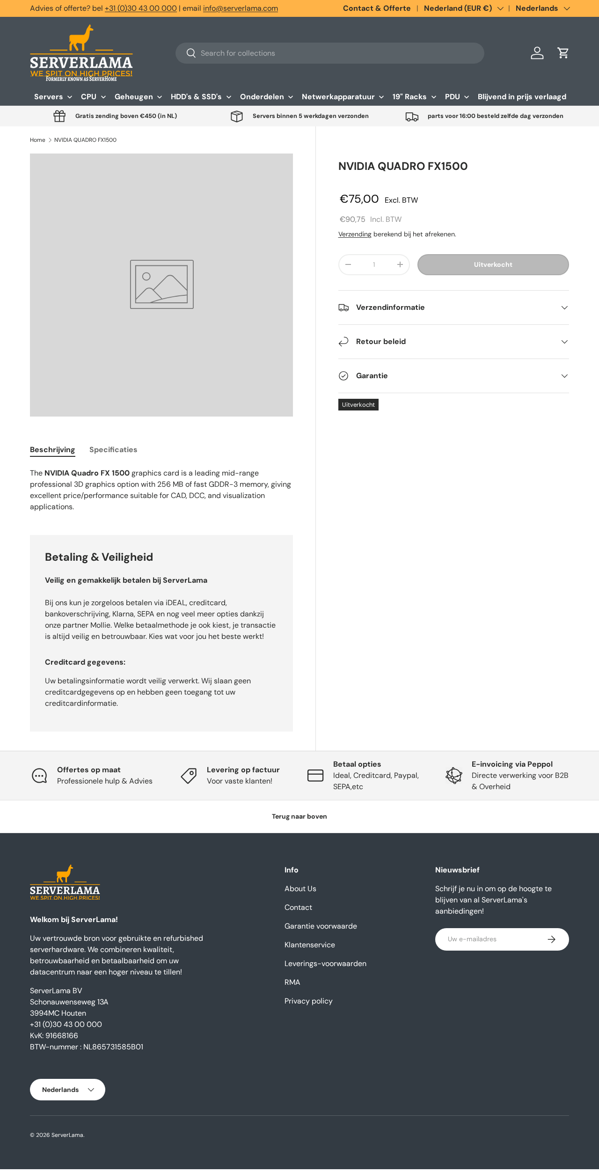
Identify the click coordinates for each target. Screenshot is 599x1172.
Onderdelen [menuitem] (262, 97)
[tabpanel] (161, 490)
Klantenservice (310, 945)
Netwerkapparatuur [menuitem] (338, 97)
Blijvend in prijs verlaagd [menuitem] (522, 97)
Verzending (355, 234)
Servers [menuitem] (48, 97)
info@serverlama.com (240, 8)
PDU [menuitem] (452, 97)
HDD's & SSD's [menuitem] (196, 97)
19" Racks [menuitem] (410, 97)
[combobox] (329, 53)
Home (37, 140)
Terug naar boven (299, 816)
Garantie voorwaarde (321, 926)
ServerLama (67, 1135)
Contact (298, 907)
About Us (300, 889)
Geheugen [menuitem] (134, 97)
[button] (563, 53)
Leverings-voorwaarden (325, 963)
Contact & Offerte (377, 8)
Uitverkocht (493, 264)
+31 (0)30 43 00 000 (141, 8)
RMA (292, 982)
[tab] (52, 449)
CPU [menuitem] (88, 97)
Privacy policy (309, 1001)
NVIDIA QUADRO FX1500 (85, 140)
